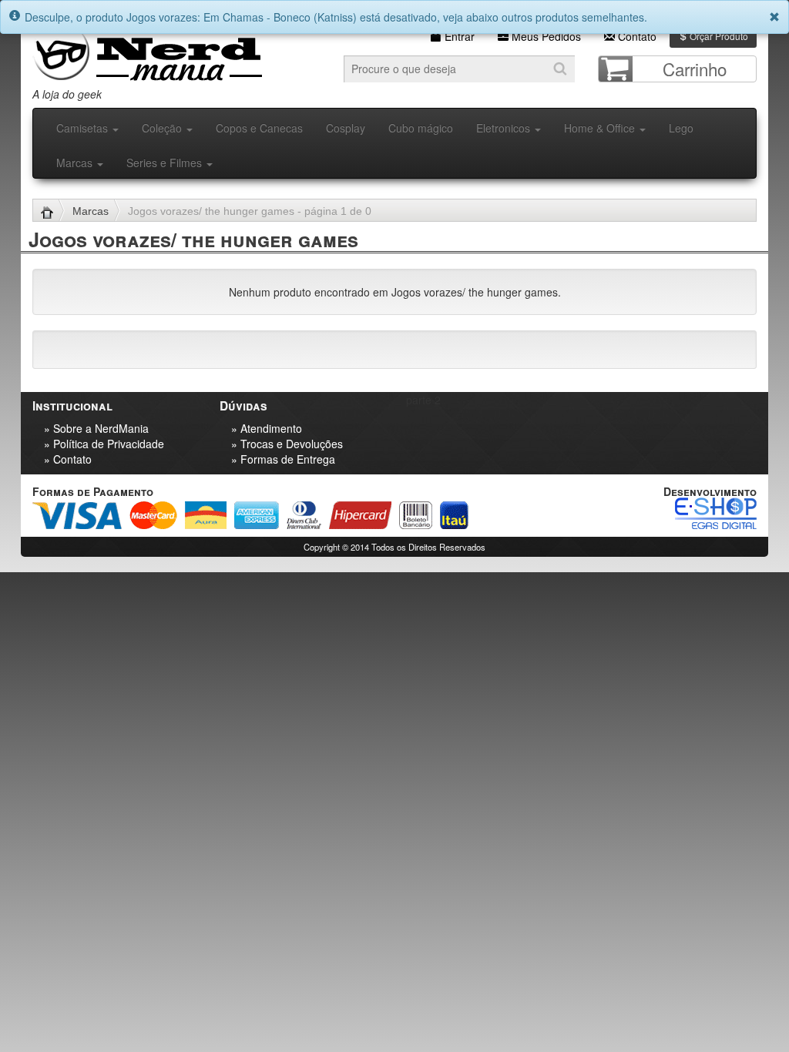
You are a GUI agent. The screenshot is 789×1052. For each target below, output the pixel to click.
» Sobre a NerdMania (96, 428)
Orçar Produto (717, 35)
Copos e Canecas (259, 128)
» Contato (68, 459)
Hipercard (360, 515)
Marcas (76, 162)
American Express (256, 515)
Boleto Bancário (415, 515)
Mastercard (153, 515)
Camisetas (83, 128)
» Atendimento (266, 428)
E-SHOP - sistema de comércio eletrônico (716, 513)
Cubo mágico (420, 128)
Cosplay (345, 128)
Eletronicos (504, 128)
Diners (304, 515)
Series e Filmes (165, 162)
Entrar (458, 36)
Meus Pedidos (545, 36)
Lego (681, 128)
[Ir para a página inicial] (53, 211)
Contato (635, 36)
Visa (77, 515)
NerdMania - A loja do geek (147, 52)
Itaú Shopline (454, 515)
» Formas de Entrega (283, 459)
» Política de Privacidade (104, 443)
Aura (206, 515)
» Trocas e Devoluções (287, 443)
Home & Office (601, 128)
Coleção (163, 128)
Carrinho (695, 68)
